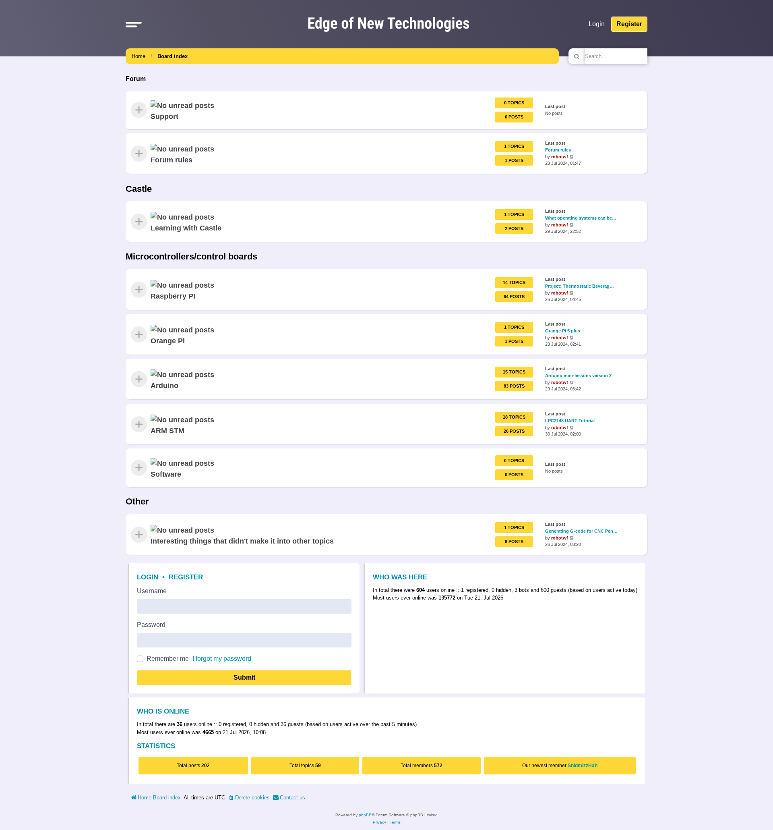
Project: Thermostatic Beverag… (579, 286)
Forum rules (171, 160)
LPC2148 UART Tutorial (570, 420)
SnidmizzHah (582, 765)
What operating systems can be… (580, 218)
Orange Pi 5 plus (562, 330)
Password (151, 624)
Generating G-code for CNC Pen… (581, 531)
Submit (244, 677)
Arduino (164, 386)
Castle (139, 189)
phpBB (365, 815)
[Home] (388, 24)
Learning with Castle (186, 228)
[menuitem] (249, 797)
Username (152, 590)
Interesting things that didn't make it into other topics (242, 541)
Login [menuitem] (597, 24)
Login (147, 577)
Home (138, 56)
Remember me (168, 658)
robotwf (559, 156)
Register (186, 577)
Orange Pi (168, 341)
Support (164, 116)
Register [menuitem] (629, 24)
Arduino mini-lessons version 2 (578, 375)
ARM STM (167, 430)
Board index (172, 56)
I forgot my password (221, 658)
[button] (134, 24)
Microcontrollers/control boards (191, 256)
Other (137, 501)
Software (166, 474)
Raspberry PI (173, 296)
